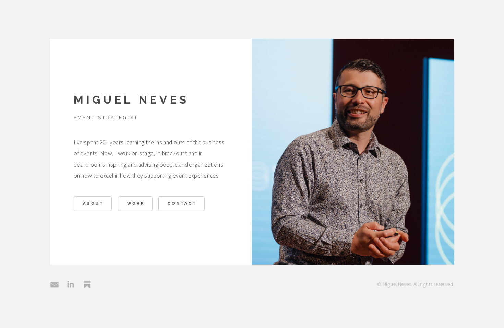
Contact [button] (182, 203)
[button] (54, 284)
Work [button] (136, 203)
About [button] (93, 203)
